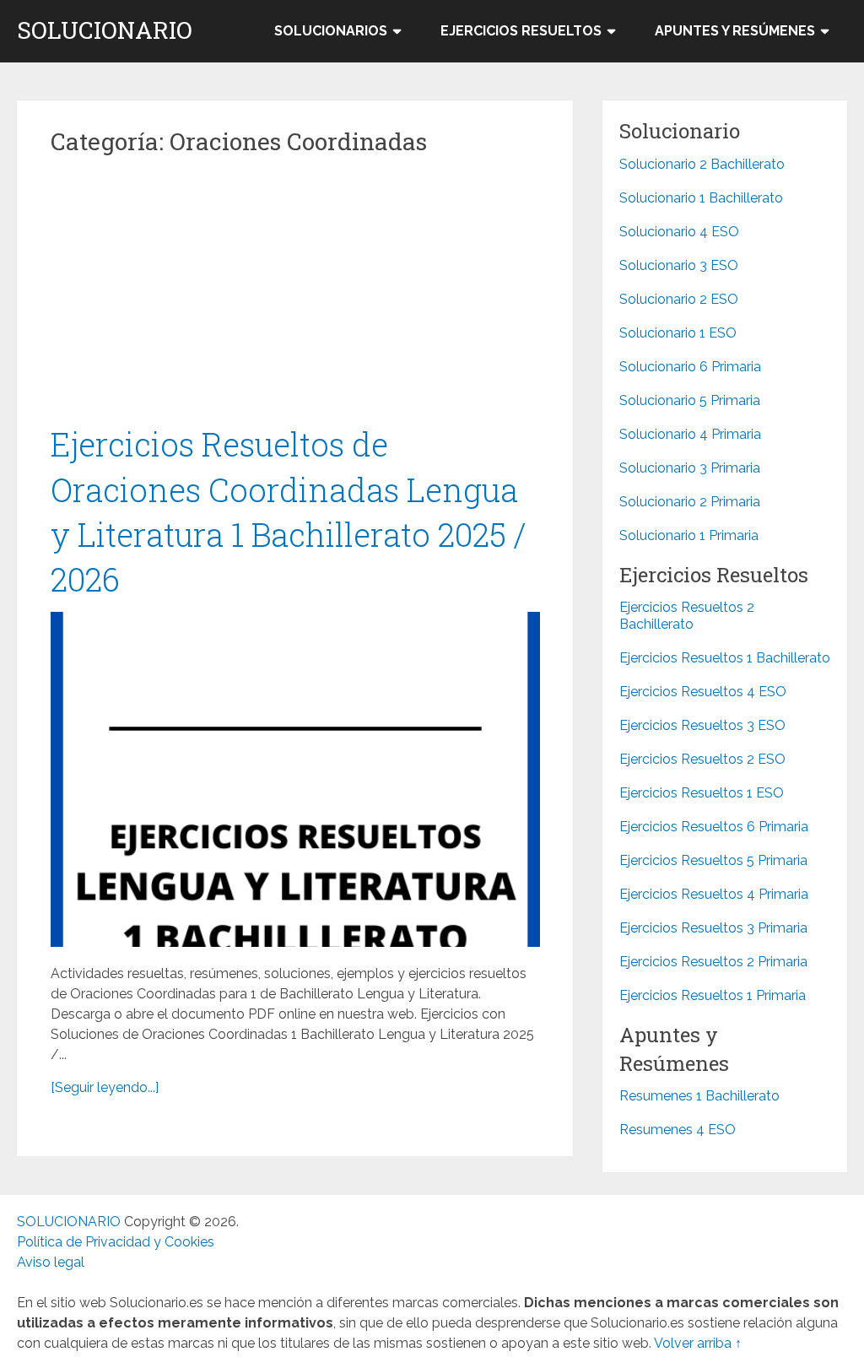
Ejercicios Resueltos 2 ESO (702, 759)
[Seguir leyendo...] (105, 1087)
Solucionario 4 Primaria (690, 434)
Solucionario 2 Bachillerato (702, 164)
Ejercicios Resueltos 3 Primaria (713, 928)
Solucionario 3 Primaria (689, 468)
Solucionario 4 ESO (679, 232)
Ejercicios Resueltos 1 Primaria (712, 995)
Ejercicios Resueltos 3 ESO (702, 725)
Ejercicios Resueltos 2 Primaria (713, 962)
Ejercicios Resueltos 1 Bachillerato (724, 658)
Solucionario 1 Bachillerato (701, 198)
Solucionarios (330, 31)
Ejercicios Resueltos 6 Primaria (713, 827)
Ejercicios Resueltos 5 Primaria (713, 860)
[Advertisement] (295, 297)
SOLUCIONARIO (104, 30)
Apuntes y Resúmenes (735, 31)
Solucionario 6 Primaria (690, 367)
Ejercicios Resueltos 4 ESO (702, 692)
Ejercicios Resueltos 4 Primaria (713, 894)
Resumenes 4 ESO (677, 1130)
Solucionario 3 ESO (678, 265)
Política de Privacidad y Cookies (115, 1242)
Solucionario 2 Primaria (689, 502)
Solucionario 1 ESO (678, 333)
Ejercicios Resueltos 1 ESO (701, 793)
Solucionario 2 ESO (678, 299)
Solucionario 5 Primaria (689, 400)
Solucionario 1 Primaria (689, 535)
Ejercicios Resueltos (521, 31)
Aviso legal (50, 1262)
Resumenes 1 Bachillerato (699, 1096)
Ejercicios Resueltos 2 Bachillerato (686, 615)
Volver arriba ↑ (698, 1343)
